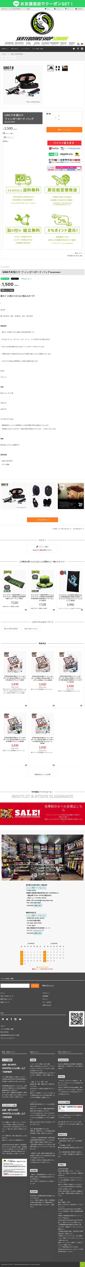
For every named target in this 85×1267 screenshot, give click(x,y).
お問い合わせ (14, 48)
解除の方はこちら (48, 985)
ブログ (3, 1026)
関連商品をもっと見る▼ (42, 774)
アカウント (59, 9)
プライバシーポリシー (8, 1038)
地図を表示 (37, 905)
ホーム (48, 9)
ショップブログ (25, 48)
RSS (2, 1032)
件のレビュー (27, 279)
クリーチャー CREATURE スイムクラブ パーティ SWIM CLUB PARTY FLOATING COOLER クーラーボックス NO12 (42, 597)
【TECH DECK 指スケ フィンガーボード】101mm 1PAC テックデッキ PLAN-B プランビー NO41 (15, 678)
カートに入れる (65, 130)
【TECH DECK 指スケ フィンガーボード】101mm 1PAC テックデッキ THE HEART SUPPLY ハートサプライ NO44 (70, 679)
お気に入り (10, 137)
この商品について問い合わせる (61, 528)
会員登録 (79, 9)
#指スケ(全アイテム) (9, 57)
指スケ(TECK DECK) (17, 54)
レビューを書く (42, 548)
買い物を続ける (77, 528)
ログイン (69, 9)
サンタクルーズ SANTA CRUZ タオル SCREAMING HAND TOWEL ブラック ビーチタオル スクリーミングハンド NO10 (70, 597)
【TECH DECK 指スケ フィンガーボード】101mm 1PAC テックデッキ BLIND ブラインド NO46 (15, 739)
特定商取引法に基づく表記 (74, 255)
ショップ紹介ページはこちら (36, 888)
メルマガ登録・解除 (37, 48)
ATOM (6, 1032)
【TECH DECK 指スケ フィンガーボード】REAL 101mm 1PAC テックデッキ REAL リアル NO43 (42, 678)
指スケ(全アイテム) (31, 629)
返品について (78, 253)
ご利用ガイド (4, 48)
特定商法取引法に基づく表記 (10, 1035)
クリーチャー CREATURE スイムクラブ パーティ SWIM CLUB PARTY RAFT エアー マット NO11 (14, 596)
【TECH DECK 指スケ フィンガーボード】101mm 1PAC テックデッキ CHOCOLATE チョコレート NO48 (42, 740)
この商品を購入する (42, 520)
